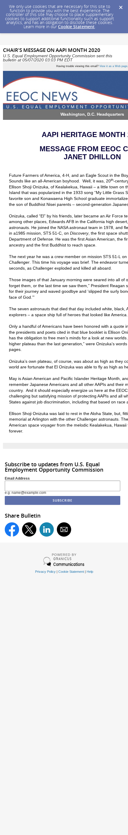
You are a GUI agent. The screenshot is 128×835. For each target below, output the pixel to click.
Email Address (17, 478)
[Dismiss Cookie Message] (120, 5)
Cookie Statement (76, 26)
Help (90, 571)
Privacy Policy (45, 571)
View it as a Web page (113, 66)
